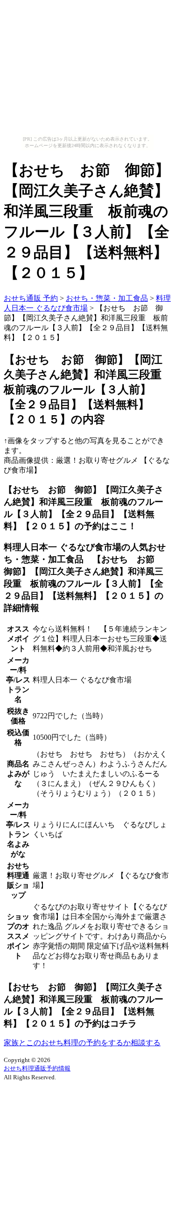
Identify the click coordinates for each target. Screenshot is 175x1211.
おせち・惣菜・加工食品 (107, 298)
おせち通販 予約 (31, 298)
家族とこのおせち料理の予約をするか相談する (82, 1043)
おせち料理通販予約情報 (37, 1068)
